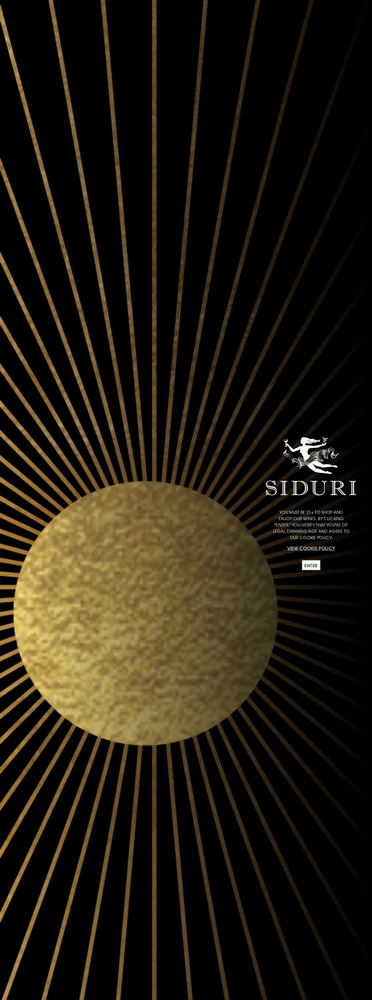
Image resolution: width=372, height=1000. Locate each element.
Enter (311, 565)
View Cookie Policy (311, 548)
